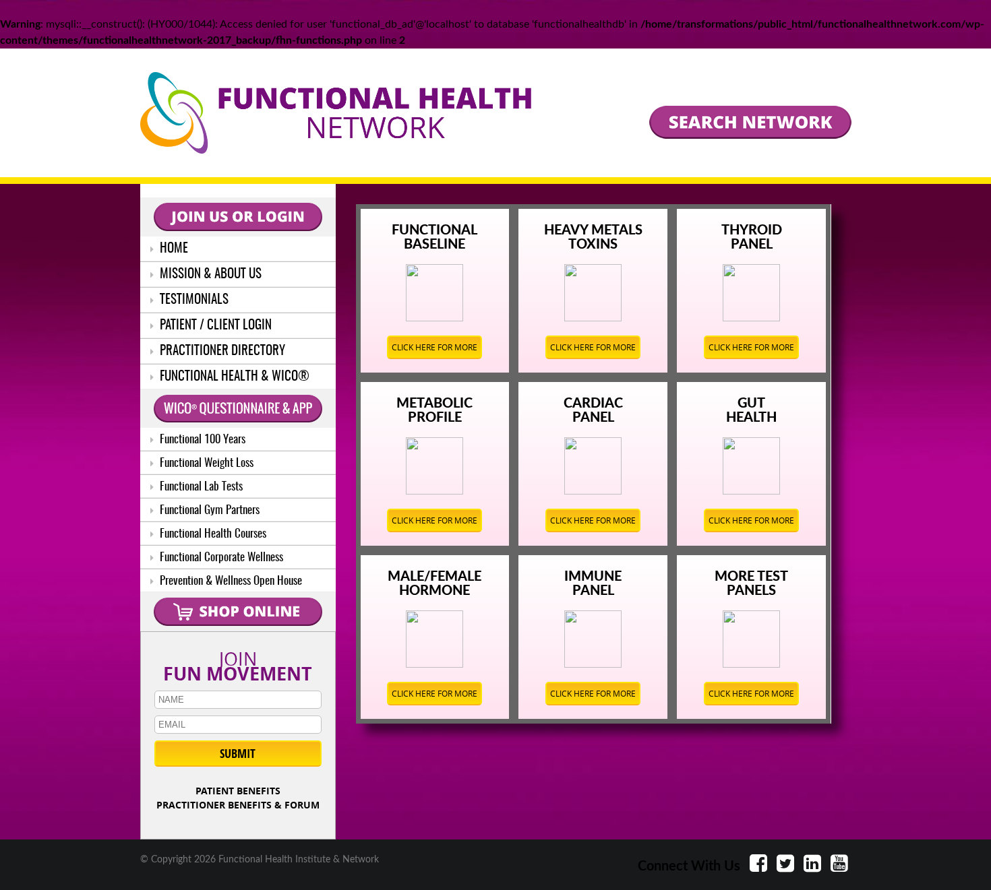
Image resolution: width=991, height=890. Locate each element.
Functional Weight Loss (205, 463)
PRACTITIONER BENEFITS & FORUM (238, 804)
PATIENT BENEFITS (238, 790)
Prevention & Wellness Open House (229, 581)
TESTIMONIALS (193, 300)
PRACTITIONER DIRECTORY (221, 351)
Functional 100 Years (201, 439)
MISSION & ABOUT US (209, 274)
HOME (172, 249)
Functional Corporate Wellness (220, 557)
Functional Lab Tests (200, 486)
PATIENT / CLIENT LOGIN (214, 325)
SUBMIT (238, 753)
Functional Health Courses (211, 534)
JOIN (237, 663)
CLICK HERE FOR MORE (434, 347)
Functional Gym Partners (208, 510)
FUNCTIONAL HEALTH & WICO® (233, 377)
